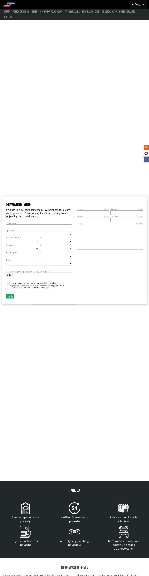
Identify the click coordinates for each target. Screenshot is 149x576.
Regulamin (44, 283)
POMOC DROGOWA (21, 11)
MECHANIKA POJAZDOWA (51, 11)
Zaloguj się (139, 4)
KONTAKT (8, 17)
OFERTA (7, 11)
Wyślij (10, 296)
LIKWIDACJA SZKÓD (91, 11)
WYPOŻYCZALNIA (72, 11)
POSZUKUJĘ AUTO (127, 11)
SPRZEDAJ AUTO (109, 11)
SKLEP (34, 11)
